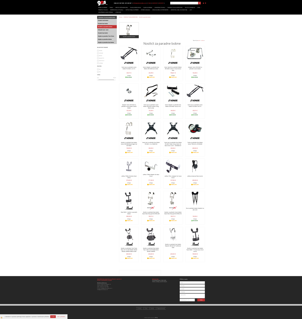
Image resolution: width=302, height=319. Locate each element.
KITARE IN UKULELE (145, 10)
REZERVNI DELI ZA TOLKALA (116, 10)
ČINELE (111, 7)
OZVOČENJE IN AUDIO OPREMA (105, 12)
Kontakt (152, 308)
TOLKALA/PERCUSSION (135, 7)
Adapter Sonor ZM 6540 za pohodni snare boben (195, 67)
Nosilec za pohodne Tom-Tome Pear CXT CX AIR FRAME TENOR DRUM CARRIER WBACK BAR (129, 249)
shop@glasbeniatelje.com (106, 288)
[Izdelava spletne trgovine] (156, 317)
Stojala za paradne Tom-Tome (106, 36)
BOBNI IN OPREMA (102, 7)
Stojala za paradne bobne (105, 39)
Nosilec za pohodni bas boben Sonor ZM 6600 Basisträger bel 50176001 (129, 144)
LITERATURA (118, 12)
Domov (120, 17)
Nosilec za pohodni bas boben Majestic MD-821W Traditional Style (173, 246)
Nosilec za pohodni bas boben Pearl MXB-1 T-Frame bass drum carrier (195, 249)
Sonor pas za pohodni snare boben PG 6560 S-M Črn (195, 105)
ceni (199, 40)
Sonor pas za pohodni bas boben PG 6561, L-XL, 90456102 (151, 143)
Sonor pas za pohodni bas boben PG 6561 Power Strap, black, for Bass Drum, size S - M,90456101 (173, 144)
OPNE (198, 7)
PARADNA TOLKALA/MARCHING (174, 7)
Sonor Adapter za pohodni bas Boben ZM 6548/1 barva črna (173, 105)
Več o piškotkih (61, 316)
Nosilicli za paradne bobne (105, 26)
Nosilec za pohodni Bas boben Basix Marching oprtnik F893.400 (151, 212)
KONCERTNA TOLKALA (160, 7)
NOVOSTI (161, 3)
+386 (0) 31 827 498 (104, 287)
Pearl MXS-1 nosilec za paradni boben (129, 212)
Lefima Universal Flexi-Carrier (195, 176)
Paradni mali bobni (103, 20)
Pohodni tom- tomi (103, 30)
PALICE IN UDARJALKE (190, 7)
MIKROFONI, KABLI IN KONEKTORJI (179, 10)
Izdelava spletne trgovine (149, 317)
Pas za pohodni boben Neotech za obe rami (195, 209)
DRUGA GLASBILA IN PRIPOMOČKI (160, 10)
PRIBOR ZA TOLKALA (103, 10)
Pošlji (201, 300)
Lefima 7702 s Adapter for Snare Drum (173, 176)
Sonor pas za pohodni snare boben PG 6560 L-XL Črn (129, 67)
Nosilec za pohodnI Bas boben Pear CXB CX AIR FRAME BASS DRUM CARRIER (151, 249)
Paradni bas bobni (103, 23)
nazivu (202, 40)
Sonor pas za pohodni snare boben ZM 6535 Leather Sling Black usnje (151, 106)
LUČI (191, 10)
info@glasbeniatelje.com (139, 3)
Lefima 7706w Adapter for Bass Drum (151, 175)
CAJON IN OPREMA (147, 7)
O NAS (149, 3)
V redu (53, 316)
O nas (146, 308)
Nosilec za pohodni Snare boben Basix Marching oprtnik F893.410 (173, 212)
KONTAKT (154, 3)
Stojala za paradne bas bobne (106, 42)
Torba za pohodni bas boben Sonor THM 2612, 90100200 (195, 143)
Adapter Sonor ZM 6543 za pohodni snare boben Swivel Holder (129, 106)
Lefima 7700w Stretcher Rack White (129, 176)
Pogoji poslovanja (161, 308)
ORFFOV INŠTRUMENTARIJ (121, 7)
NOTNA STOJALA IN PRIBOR (132, 10)
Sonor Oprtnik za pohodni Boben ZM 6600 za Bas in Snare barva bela (173, 68)
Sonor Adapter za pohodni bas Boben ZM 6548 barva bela (151, 67)
